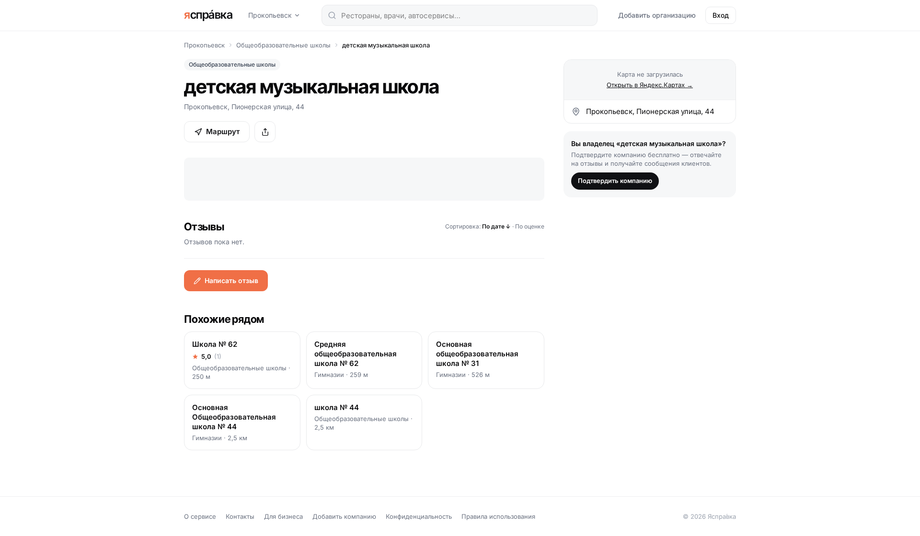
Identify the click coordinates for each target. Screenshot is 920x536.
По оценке (529, 226)
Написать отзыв (231, 280)
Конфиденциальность (419, 516)
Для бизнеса (283, 516)
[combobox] (460, 15)
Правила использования (498, 516)
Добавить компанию (344, 516)
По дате (496, 226)
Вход (721, 15)
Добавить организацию (657, 15)
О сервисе (200, 516)
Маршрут (223, 131)
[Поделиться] (265, 131)
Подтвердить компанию (615, 180)
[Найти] (332, 15)
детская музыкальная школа (386, 45)
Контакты (240, 516)
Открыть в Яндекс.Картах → (650, 85)
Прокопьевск (270, 15)
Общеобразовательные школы (283, 45)
